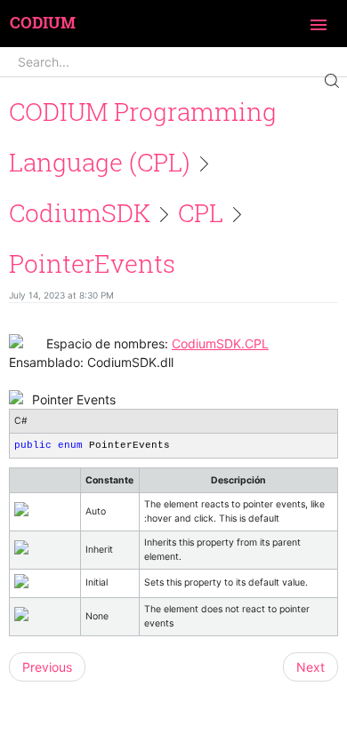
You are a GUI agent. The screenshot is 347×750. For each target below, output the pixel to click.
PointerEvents (92, 263)
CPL (200, 212)
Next (310, 666)
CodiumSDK (79, 212)
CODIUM (43, 23)
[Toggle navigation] (318, 25)
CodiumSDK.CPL (220, 343)
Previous (47, 666)
